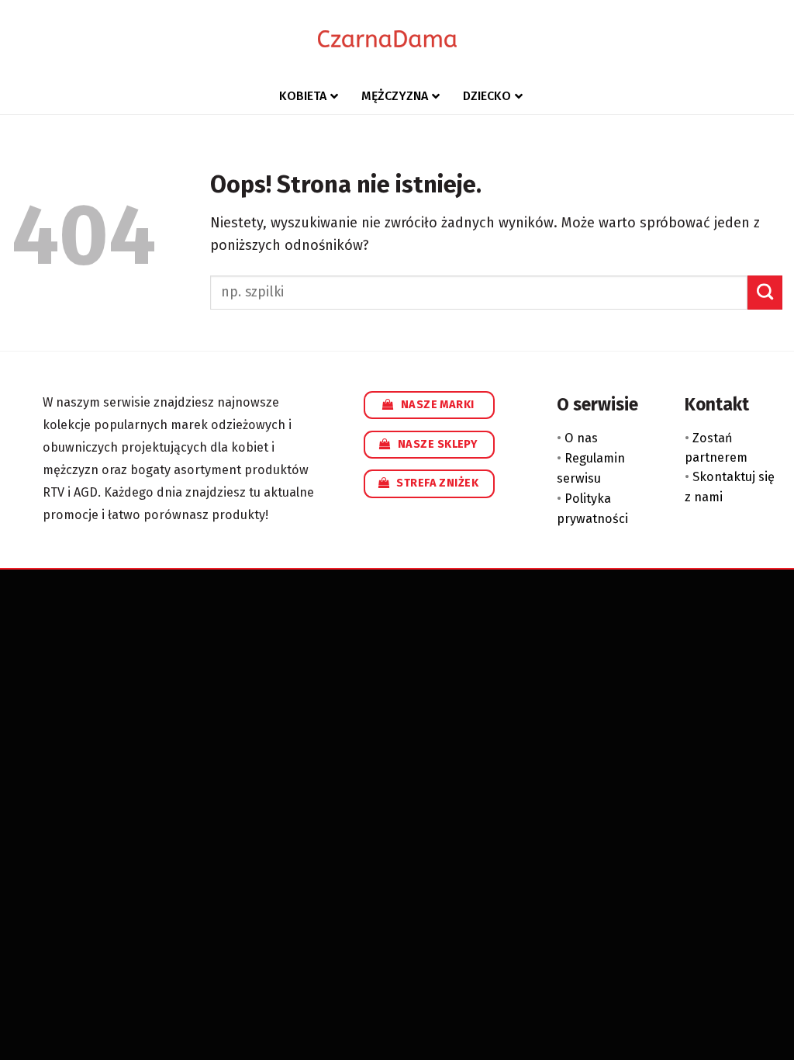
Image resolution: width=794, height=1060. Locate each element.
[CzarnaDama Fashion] (387, 38)
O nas (581, 438)
